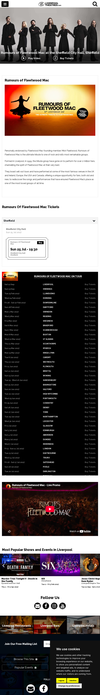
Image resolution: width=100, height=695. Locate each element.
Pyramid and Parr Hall (10, 583)
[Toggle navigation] (5, 4)
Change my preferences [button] (69, 686)
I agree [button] (61, 680)
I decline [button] (72, 680)
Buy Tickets (66, 58)
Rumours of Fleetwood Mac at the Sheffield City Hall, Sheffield (50, 53)
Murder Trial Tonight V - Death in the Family (19, 579)
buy (40, 243)
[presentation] (3, 565)
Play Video (33, 58)
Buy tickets (90, 284)
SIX (43, 578)
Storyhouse (46, 581)
